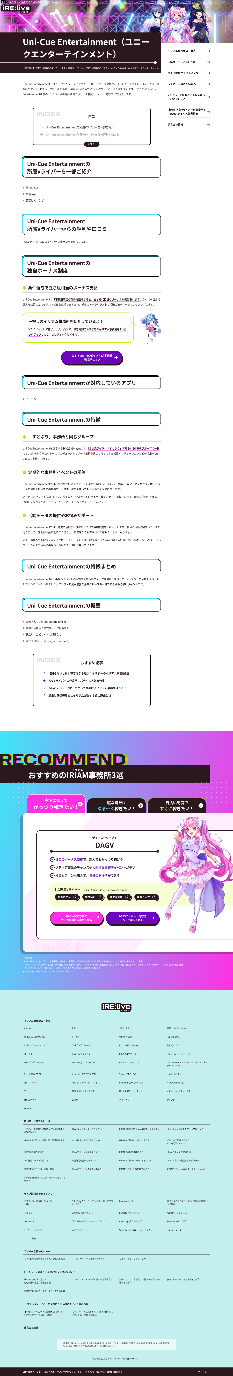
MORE (91, 144)
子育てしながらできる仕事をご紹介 (183, 1279)
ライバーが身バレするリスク (132, 1258)
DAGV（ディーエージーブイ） (38, 1045)
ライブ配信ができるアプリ (183, 72)
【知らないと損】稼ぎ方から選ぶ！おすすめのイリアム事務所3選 (88, 673)
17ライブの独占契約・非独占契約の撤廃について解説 (187, 1203)
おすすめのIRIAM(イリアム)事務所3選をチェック (92, 357)
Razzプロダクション (81, 1053)
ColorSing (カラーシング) (131, 1221)
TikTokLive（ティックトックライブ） (89, 1221)
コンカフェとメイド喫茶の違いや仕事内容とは (92, 1281)
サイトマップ (204, 1371)
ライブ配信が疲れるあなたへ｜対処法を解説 (44, 1258)
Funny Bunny (173, 1036)
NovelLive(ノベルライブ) (83, 1062)
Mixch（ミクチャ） (80, 1229)
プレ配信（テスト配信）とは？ (38, 1160)
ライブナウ (124, 1099)
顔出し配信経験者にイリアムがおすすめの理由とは (79, 695)
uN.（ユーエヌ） (32, 1082)
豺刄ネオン (64, 897)
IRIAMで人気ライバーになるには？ (135, 1160)
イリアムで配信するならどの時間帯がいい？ (178, 1142)
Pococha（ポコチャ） (177, 1221)
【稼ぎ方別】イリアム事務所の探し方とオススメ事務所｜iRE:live (32, 2)
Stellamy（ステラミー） (83, 1212)
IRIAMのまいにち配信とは (179, 1151)
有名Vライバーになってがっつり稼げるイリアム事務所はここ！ (87, 688)
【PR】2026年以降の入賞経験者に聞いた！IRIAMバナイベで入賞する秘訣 (44, 1313)
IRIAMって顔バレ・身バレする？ (134, 1140)
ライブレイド (173, 1099)
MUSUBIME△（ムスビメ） (131, 1091)
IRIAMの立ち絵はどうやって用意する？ (185, 1128)
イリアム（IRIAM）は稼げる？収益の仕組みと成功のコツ (44, 1130)
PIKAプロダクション (128, 1053)
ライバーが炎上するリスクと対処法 (88, 1258)
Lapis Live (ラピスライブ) (179, 1053)
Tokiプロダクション (81, 1045)
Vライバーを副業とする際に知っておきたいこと (186, 96)
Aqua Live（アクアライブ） (84, 1074)
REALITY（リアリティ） (130, 1212)
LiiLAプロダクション (33, 1062)
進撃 (74, 1028)
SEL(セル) (28, 1053)
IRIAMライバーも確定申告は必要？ (135, 1169)
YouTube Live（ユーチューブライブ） (136, 1229)
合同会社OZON (126, 1036)
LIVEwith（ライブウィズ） (131, 1082)
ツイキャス (29, 1221)
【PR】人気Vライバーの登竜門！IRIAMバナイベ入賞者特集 (187, 111)
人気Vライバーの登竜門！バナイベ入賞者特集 (76, 681)
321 (26, 1091)
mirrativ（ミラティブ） (178, 1212)
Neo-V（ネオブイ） (33, 1074)
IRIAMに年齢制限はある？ (131, 1151)
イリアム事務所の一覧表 (182, 50)
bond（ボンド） (174, 1074)
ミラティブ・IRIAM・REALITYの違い (38, 1203)
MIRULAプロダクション (35, 1036)
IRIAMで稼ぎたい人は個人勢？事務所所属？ (44, 1140)
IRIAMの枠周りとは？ (34, 1151)
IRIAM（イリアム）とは (181, 62)
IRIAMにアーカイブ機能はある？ (87, 1169)
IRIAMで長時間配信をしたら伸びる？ (184, 1160)
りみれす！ (124, 1028)
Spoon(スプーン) (174, 1229)
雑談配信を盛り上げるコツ (84, 1160)
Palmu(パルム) (126, 1201)
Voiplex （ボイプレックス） (180, 1091)
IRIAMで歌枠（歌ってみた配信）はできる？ (139, 1128)
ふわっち (28, 1212)
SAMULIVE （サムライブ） (84, 1091)
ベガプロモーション (176, 1082)
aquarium (28, 1108)
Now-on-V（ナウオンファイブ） (86, 1082)
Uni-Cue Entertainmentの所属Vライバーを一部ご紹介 (80, 127)
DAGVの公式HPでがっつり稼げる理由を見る (76, 918)
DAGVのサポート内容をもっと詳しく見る (132, 918)
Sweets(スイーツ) (127, 1074)
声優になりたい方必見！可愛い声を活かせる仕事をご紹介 (139, 1281)
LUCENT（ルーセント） (130, 1062)
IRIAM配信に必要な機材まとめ (86, 1140)
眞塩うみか (143, 897)
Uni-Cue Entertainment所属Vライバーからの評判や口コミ (82, 134)
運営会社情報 (175, 124)
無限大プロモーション (177, 1028)
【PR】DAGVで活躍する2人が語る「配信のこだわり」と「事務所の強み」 (92, 1313)
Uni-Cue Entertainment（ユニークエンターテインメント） (187, 1064)
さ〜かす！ (77, 1036)
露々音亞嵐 (116, 897)
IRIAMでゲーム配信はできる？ (86, 1151)
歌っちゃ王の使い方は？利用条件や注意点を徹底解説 (37, 1281)
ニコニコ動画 (30, 1238)
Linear (75, 1099)
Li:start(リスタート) (128, 1045)
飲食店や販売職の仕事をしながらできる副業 (44, 1291)
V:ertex (27, 1028)
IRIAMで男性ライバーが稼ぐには (39, 1169)
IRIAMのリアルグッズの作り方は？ (88, 1128)
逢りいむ (90, 897)
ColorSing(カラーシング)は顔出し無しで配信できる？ (92, 1203)
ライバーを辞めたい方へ (182, 84)
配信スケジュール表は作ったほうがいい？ (186, 1169)
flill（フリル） (30, 1099)
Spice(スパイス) (174, 1045)
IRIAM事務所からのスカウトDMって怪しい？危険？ (44, 1179)
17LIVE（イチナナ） (33, 1229)
